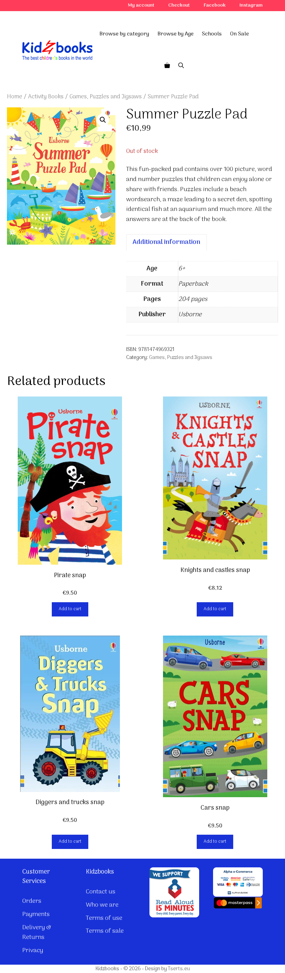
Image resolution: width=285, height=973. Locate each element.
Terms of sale (105, 931)
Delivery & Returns (36, 933)
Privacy (32, 951)
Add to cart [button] (70, 609)
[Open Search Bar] (181, 66)
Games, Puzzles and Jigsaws (106, 96)
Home (14, 96)
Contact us (100, 892)
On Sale (239, 34)
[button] (103, 120)
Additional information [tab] (166, 242)
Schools (212, 34)
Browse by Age (175, 34)
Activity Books (46, 96)
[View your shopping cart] (167, 66)
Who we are (102, 905)
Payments (36, 914)
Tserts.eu (179, 969)
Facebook (215, 5)
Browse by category (124, 34)
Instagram (251, 5)
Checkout (179, 5)
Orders (31, 901)
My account (141, 5)
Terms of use (104, 918)
